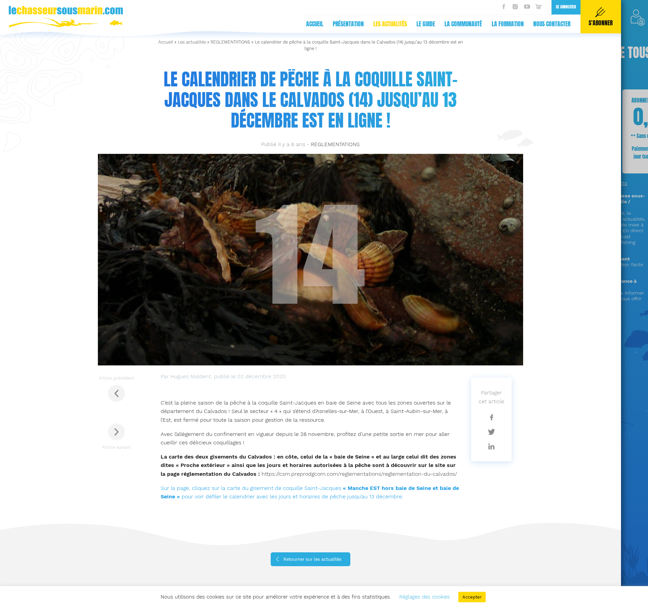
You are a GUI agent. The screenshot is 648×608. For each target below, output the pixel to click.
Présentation (348, 24)
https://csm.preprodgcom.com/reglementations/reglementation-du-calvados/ (359, 474)
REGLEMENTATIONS (230, 42)
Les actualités (390, 24)
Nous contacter (551, 24)
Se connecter (566, 7)
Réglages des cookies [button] (424, 597)
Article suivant (116, 447)
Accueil (314, 24)
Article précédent (116, 378)
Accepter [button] (472, 597)
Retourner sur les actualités (313, 559)
